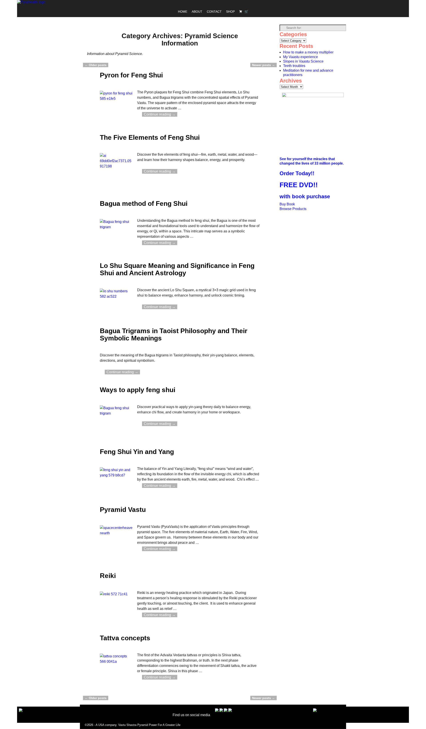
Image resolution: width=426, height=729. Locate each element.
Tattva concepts (125, 638)
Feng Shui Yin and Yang (137, 451)
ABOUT (197, 11)
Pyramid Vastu (123, 509)
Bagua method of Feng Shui (143, 203)
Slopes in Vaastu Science (303, 61)
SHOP (230, 11)
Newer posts (263, 65)
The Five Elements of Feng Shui (150, 137)
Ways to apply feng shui (137, 389)
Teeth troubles (294, 66)
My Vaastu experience (300, 57)
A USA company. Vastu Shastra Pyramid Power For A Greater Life (138, 725)
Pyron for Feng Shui (131, 75)
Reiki (108, 575)
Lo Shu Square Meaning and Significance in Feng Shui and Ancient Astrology (177, 269)
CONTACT (214, 11)
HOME (182, 11)
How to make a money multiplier (308, 52)
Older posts (95, 65)
